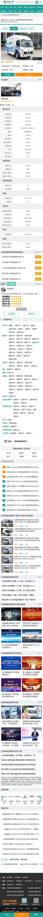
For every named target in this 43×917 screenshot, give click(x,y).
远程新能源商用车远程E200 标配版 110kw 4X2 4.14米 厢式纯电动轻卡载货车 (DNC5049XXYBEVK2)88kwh (27, 549)
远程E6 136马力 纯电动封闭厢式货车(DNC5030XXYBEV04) (23, 467)
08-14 (40, 586)
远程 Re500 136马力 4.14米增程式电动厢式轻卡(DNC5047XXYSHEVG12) (23, 481)
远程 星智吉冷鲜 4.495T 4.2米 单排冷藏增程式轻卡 (23, 477)
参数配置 (22, 28)
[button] (2, 798)
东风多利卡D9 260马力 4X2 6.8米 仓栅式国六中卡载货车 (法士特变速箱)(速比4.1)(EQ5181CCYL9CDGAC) (21, 854)
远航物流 (10, 289)
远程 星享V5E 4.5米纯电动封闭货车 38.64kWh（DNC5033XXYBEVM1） (23, 472)
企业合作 (28, 908)
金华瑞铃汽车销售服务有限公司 (13, 257)
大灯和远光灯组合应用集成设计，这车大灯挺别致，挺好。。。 (20, 294)
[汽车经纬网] (13, 904)
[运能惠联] (9, 901)
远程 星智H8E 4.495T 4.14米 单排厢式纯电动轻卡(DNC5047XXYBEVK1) (23, 500)
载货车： (6, 335)
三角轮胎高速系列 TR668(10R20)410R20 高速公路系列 (21, 839)
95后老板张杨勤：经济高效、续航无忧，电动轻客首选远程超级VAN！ (19, 755)
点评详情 (11, 314)
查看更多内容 (21, 309)
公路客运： (6, 426)
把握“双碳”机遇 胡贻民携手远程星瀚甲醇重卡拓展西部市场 (19, 774)
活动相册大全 (10, 884)
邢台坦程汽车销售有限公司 (11, 273)
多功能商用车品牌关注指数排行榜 (15, 895)
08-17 (40, 581)
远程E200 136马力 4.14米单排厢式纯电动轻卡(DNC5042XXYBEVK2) (27, 558)
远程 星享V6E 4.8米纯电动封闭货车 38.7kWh (21, 510)
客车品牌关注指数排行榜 (34, 888)
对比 (26, 526)
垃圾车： (6, 396)
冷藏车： (6, 376)
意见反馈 (35, 908)
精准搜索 (25, 877)
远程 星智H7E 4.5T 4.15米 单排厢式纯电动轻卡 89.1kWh (23, 505)
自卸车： (6, 362)
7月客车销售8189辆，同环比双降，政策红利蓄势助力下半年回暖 (19, 595)
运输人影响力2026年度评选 (29, 864)
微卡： (5, 369)
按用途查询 (18, 877)
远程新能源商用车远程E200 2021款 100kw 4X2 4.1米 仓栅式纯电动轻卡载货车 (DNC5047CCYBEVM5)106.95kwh (28, 521)
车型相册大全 (19, 884)
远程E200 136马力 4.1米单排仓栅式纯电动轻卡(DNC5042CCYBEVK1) (27, 567)
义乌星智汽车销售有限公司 (11, 262)
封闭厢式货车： (8, 406)
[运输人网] (9, 2)
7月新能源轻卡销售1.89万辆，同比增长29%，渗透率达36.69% (19, 581)
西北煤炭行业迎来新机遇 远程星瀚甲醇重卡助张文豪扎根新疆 (19, 769)
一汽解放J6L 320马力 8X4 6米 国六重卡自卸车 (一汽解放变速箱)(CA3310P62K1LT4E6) (21, 834)
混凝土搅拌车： (8, 399)
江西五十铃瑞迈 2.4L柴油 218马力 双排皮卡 (18, 844)
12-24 (40, 769)
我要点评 (31, 314)
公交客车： (6, 433)
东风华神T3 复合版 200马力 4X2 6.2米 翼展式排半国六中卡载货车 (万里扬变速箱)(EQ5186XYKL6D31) (21, 849)
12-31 (40, 764)
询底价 (38, 257)
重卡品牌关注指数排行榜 (34, 891)
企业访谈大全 (38, 881)
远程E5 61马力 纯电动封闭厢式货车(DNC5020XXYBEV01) (23, 491)
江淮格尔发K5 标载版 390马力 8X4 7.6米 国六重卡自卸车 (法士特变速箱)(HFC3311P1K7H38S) (21, 824)
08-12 (40, 599)
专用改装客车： (8, 430)
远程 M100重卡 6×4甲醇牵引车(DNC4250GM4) (22, 486)
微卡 (8, 456)
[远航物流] (3, 289)
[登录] (40, 2)
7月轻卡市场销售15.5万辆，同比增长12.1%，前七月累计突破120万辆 (19, 586)
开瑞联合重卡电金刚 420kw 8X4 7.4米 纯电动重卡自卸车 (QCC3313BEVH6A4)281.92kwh (21, 819)
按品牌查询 (9, 877)
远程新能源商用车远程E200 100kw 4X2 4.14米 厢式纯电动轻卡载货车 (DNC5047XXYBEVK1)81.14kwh (28, 530)
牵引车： (6, 325)
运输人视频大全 (29, 881)
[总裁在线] (6, 904)
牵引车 (8, 453)
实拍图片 (31, 28)
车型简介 (14, 28)
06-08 (40, 760)
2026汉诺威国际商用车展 (9, 864)
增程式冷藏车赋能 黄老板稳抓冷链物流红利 (18, 760)
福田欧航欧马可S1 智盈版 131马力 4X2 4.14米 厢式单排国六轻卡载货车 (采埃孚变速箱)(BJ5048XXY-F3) (21, 814)
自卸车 (34, 453)
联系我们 (13, 908)
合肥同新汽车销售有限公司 (11, 279)
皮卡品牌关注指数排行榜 (34, 895)
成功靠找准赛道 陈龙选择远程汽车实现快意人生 (19, 765)
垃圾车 (34, 456)
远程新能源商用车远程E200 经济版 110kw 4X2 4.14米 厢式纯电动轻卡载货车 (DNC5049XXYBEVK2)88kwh (27, 539)
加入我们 (21, 908)
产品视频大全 (19, 881)
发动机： (6, 423)
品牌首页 (5, 28)
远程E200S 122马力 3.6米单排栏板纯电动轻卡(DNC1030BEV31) (23, 496)
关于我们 (6, 908)
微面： (5, 372)
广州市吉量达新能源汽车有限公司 (13, 268)
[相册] (11, 90)
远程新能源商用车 (20, 441)
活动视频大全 (10, 881)
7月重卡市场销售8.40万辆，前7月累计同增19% (19, 591)
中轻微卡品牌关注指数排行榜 (14, 888)
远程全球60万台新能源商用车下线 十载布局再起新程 (19, 600)
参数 (15, 526)
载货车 (21, 453)
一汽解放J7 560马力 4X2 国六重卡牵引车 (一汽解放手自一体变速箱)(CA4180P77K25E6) (21, 829)
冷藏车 (21, 456)
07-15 (40, 755)
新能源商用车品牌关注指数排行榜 (15, 891)
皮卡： (5, 420)
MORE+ (40, 79)
